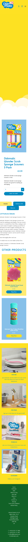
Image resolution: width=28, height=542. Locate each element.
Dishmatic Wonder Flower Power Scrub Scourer (14, 285)
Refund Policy (14, 505)
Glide (14, 490)
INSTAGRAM (14, 476)
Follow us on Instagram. (14, 479)
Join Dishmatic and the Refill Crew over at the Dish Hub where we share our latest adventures (14, 379)
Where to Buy (14, 492)
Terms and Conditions (14, 503)
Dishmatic (14, 489)
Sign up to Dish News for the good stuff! (14, 413)
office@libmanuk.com (14, 534)
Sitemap (14, 501)
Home (14, 487)
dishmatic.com (14, 536)
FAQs (14, 498)
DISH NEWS (14, 410)
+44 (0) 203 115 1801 (14, 532)
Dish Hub (14, 494)
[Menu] (25, 6)
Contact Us (14, 500)
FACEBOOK (14, 442)
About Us (14, 496)
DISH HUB (14, 375)
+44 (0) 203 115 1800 (14, 530)
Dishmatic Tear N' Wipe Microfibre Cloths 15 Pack (14, 329)
